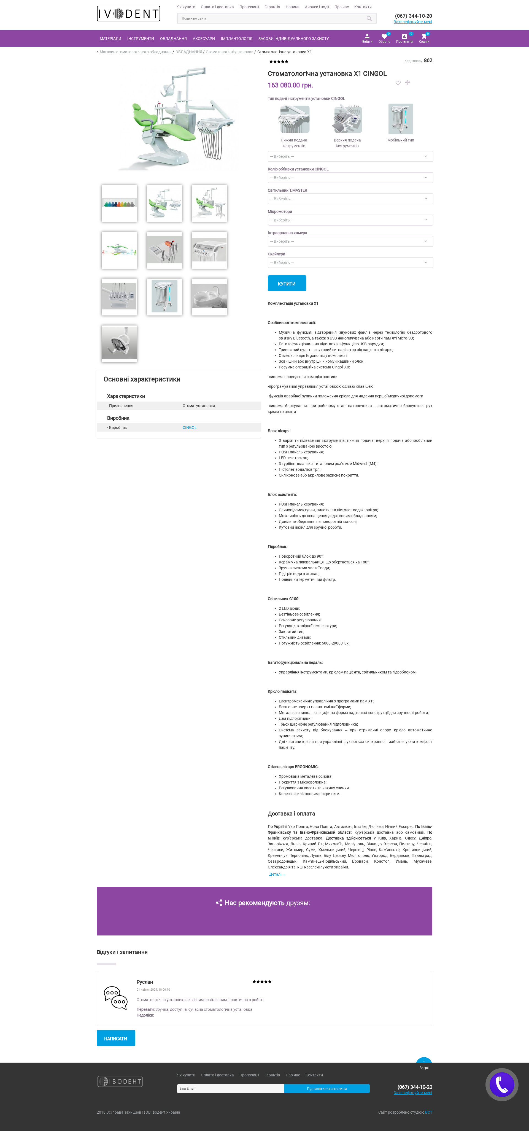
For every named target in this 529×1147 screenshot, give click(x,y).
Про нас (341, 7)
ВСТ (428, 1112)
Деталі (275, 874)
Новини (292, 7)
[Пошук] (369, 18)
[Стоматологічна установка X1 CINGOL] (178, 177)
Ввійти (367, 42)
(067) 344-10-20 (413, 16)
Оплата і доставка (217, 7)
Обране (384, 38)
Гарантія (272, 7)
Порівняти (404, 38)
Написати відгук (115, 1041)
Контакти (363, 7)
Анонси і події (317, 7)
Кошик (424, 38)
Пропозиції (249, 7)
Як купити (186, 7)
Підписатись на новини (327, 1089)
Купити (286, 284)
